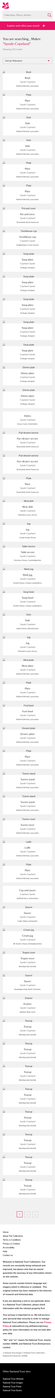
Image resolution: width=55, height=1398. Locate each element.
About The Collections (13, 1236)
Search (49, 14)
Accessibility (8, 1247)
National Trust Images (13, 1382)
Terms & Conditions (12, 1240)
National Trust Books (12, 1390)
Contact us (8, 1255)
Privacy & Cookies (11, 1243)
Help (5, 1251)
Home (5, 1232)
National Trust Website (13, 1379)
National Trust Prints (12, 1386)
